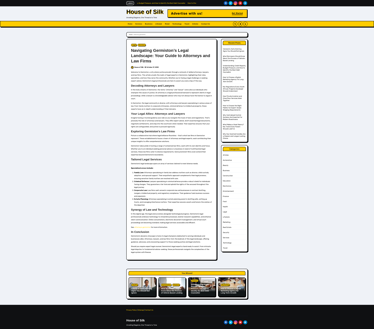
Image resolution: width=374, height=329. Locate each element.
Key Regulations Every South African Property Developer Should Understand (233, 89)
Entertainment (228, 191)
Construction (228, 176)
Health (225, 207)
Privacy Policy (131, 310)
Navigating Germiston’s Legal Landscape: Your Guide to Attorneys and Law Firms (170, 55)
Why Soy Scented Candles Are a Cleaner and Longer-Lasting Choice (234, 136)
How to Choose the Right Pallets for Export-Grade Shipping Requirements (232, 108)
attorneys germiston (142, 227)
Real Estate (227, 227)
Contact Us (205, 24)
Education (227, 181)
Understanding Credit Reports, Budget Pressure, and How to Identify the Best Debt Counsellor (200, 289)
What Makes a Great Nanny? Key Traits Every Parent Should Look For (233, 127)
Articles (195, 24)
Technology (177, 24)
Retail (167, 24)
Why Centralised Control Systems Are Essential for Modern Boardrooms (232, 117)
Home (130, 24)
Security (226, 232)
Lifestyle (158, 24)
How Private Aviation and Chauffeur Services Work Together (232, 98)
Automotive (227, 160)
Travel (187, 24)
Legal (134, 45)
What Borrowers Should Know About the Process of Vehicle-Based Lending (234, 58)
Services (138, 24)
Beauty (225, 165)
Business (148, 24)
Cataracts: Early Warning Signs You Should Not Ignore (141, 291)
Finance (226, 196)
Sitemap (141, 310)
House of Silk (144, 11)
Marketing (226, 222)
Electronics (227, 186)
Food (225, 201)
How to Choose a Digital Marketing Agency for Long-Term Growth (233, 79)
